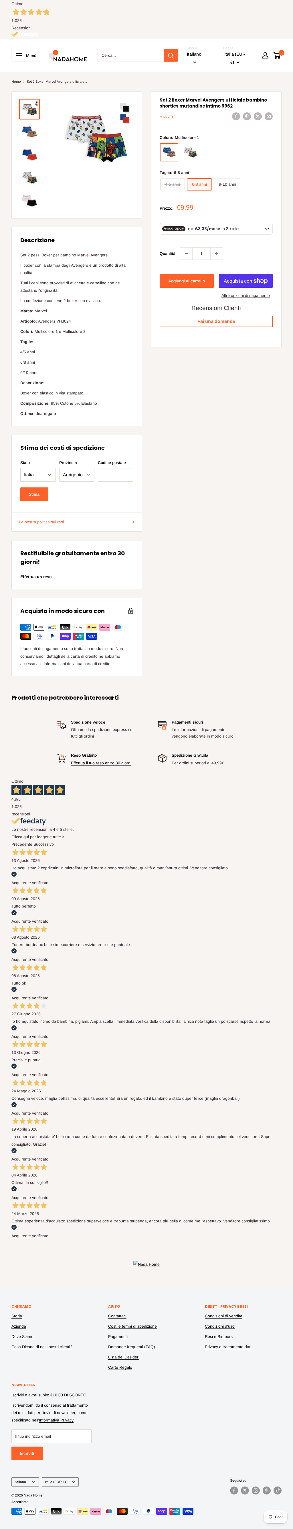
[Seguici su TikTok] (278, 1490)
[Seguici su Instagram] (256, 1490)
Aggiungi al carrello (186, 281)
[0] (276, 55)
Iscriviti (27, 1453)
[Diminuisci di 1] (186, 254)
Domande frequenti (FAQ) (131, 1346)
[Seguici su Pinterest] (267, 1490)
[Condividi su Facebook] (236, 116)
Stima (34, 494)
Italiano (20, 1482)
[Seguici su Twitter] (245, 1490)
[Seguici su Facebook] (234, 1490)
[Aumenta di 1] (217, 254)
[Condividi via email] (269, 116)
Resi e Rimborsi (219, 1336)
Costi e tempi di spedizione (132, 1326)
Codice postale (112, 462)
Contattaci (117, 1316)
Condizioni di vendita (223, 1316)
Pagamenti (118, 1336)
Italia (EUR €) (55, 1482)
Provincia (68, 462)
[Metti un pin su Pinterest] (247, 116)
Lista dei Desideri (123, 1357)
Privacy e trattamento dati (228, 1346)
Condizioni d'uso (220, 1326)
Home (16, 82)
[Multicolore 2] (190, 152)
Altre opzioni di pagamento (245, 295)
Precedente (21, 844)
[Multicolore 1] (169, 152)
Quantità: (168, 253)
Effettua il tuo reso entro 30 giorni (101, 763)
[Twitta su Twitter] (258, 116)
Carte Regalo (120, 1367)
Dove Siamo (22, 1336)
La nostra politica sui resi (41, 522)
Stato (25, 462)
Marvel (167, 117)
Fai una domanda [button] (216, 321)
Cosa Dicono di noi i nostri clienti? (41, 1346)
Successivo (43, 844)
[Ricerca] (171, 55)
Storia (16, 1316)
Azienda (18, 1326)
